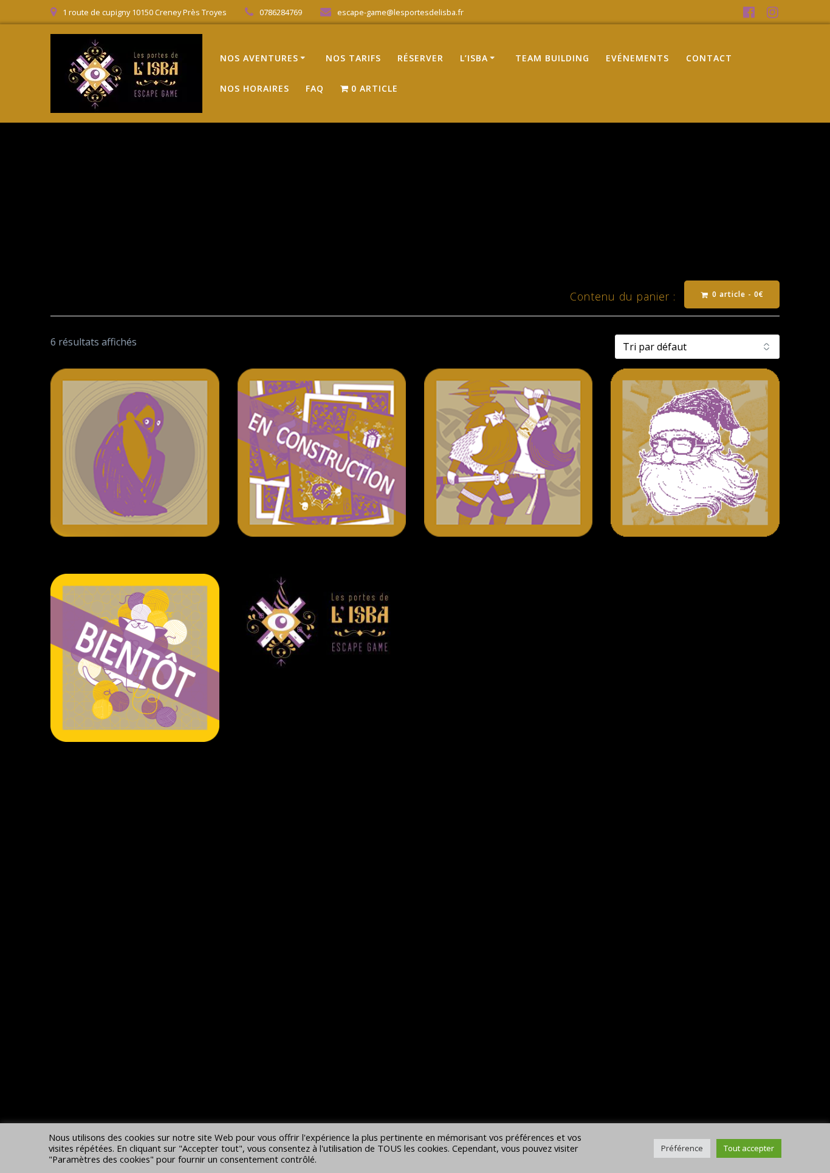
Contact (709, 58)
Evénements (637, 58)
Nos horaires (254, 88)
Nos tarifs (353, 58)
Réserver (420, 58)
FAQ (315, 88)
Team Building (552, 58)
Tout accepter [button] (749, 1148)
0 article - (737, 294)
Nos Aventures (259, 58)
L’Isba (474, 58)
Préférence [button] (682, 1148)
